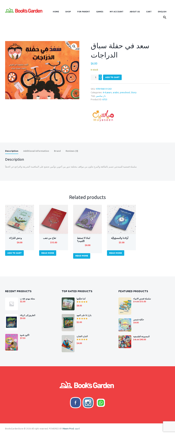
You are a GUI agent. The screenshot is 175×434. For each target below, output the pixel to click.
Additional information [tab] (36, 151)
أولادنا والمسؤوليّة (119, 238)
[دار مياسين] (103, 116)
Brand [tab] (57, 151)
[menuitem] (162, 12)
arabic (116, 92)
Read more (47, 253)
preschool (125, 92)
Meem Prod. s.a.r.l (71, 428)
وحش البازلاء (15, 238)
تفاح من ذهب (49, 238)
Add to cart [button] (14, 253)
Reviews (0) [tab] (72, 151)
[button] (165, 18)
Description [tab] (11, 151)
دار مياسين (101, 96)
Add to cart (112, 77)
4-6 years (107, 92)
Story (133, 92)
